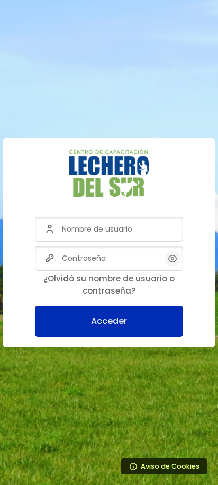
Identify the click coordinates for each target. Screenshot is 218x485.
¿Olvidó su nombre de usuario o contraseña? (109, 284)
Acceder (109, 321)
